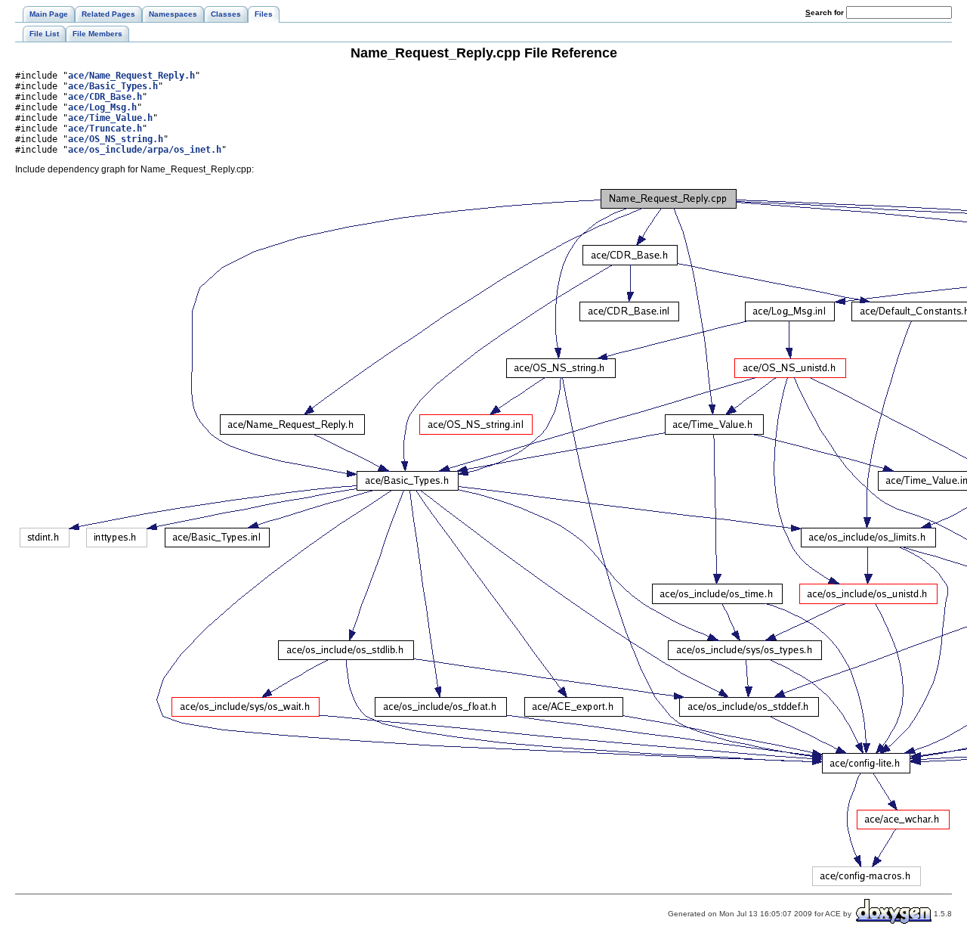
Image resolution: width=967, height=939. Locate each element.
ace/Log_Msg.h (102, 107)
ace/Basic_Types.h (113, 86)
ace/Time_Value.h (110, 118)
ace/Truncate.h (105, 128)
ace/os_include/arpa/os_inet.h (144, 149)
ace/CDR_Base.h (105, 96)
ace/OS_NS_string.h (115, 139)
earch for (825, 12)
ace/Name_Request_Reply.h (131, 75)
